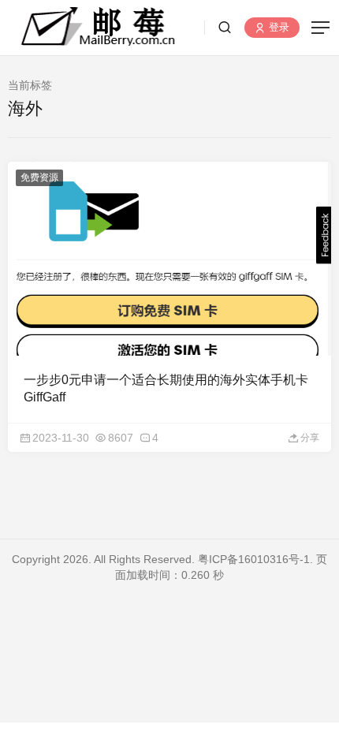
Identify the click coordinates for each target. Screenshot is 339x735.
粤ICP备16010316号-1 (254, 559)
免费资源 (39, 177)
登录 (277, 28)
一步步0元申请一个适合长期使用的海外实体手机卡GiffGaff (166, 388)
